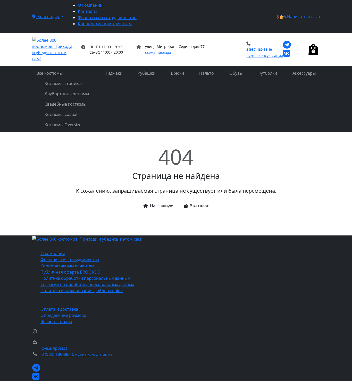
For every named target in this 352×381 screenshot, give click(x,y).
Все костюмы (49, 73)
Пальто (206, 73)
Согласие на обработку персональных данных (87, 284)
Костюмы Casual (61, 114)
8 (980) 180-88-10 (259, 49)
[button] (47, 16)
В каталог (199, 206)
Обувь (235, 73)
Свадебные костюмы (65, 104)
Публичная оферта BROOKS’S (70, 272)
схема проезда (158, 52)
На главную (161, 206)
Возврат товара (56, 321)
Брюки (177, 73)
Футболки (267, 73)
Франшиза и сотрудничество (107, 17)
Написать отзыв (302, 16)
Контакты (87, 11)
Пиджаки (113, 73)
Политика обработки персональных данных (85, 278)
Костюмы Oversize (63, 125)
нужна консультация (264, 55)
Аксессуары (304, 73)
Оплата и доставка (59, 309)
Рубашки (146, 73)
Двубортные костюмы (67, 94)
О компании (90, 5)
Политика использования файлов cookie (81, 290)
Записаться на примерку (244, 16)
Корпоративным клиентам (105, 24)
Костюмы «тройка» (64, 83)
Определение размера (63, 315)
